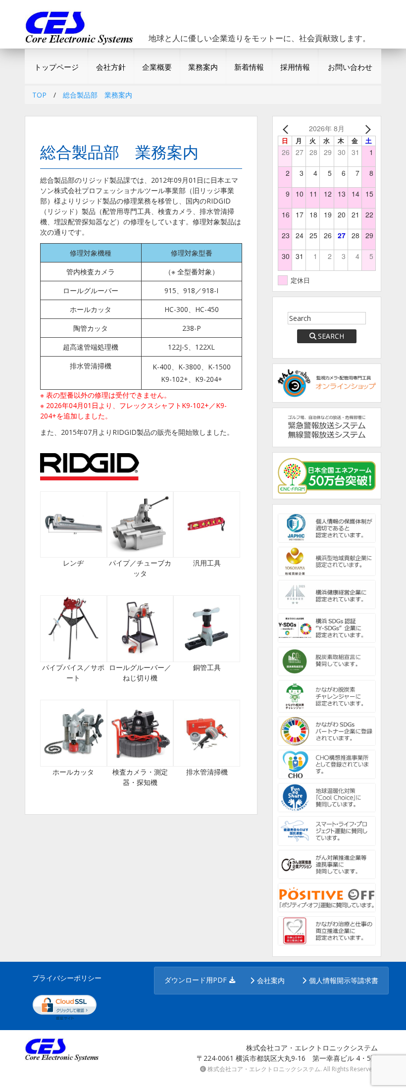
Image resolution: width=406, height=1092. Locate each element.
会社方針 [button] (111, 67)
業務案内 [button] (203, 67)
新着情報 (249, 67)
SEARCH (331, 336)
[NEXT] (366, 128)
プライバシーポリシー (67, 978)
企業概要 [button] (157, 67)
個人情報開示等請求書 (343, 980)
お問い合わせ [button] (350, 67)
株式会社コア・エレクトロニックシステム (263, 1069)
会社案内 (271, 980)
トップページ (56, 67)
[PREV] (287, 128)
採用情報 (295, 67)
